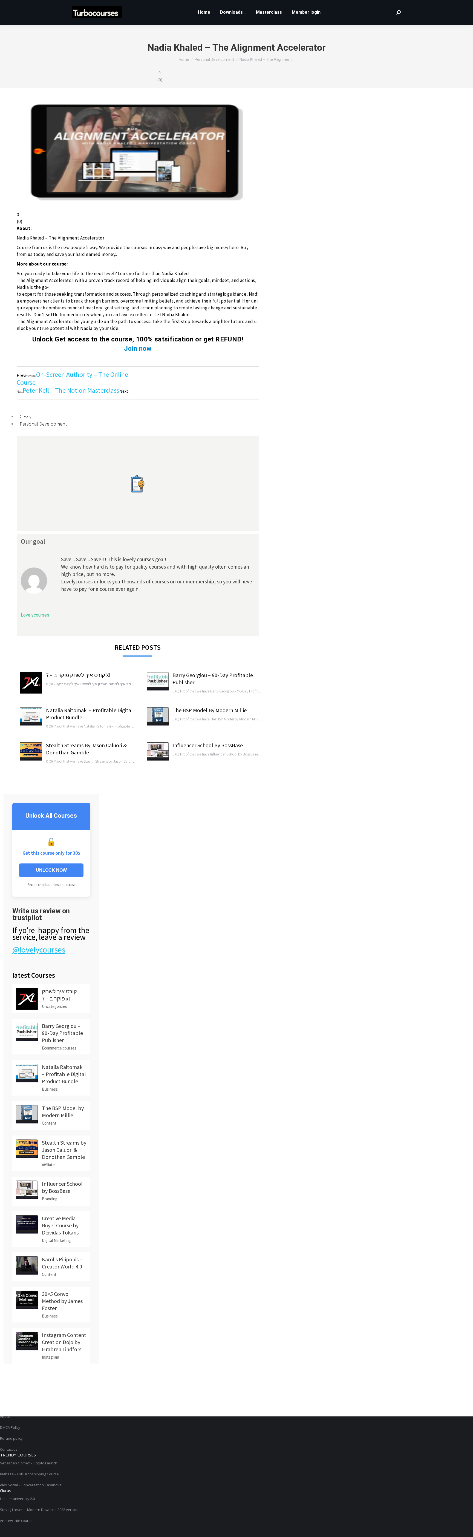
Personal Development (43, 424)
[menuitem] (204, 12)
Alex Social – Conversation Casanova (31, 1484)
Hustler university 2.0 (17, 1498)
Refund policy (11, 1438)
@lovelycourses (38, 949)
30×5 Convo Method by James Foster (62, 1300)
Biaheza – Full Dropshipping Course (29, 1474)
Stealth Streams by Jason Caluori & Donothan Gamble (86, 749)
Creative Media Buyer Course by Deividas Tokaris (60, 1225)
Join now (138, 348)
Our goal (33, 541)
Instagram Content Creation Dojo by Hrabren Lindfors (64, 1342)
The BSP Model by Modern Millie (209, 710)
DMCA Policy (10, 1427)
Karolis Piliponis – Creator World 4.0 (62, 1263)
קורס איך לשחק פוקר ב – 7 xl (78, 675)
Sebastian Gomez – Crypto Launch (28, 1463)
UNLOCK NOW (51, 870)
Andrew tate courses (17, 1520)
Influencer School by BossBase (207, 745)
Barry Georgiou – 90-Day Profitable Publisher (212, 679)
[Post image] (31, 683)
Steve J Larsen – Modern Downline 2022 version (39, 1509)
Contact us (9, 1449)
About (5, 1416)
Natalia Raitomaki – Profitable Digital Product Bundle (89, 714)
